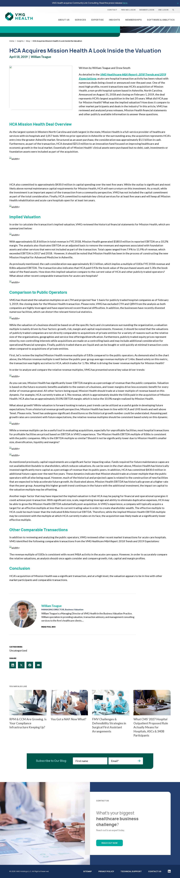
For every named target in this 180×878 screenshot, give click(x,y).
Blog (28, 41)
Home (11, 41)
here (125, 2)
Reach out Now (109, 843)
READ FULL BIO (48, 627)
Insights (20, 41)
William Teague (41, 57)
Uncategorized (18, 650)
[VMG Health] (19, 16)
